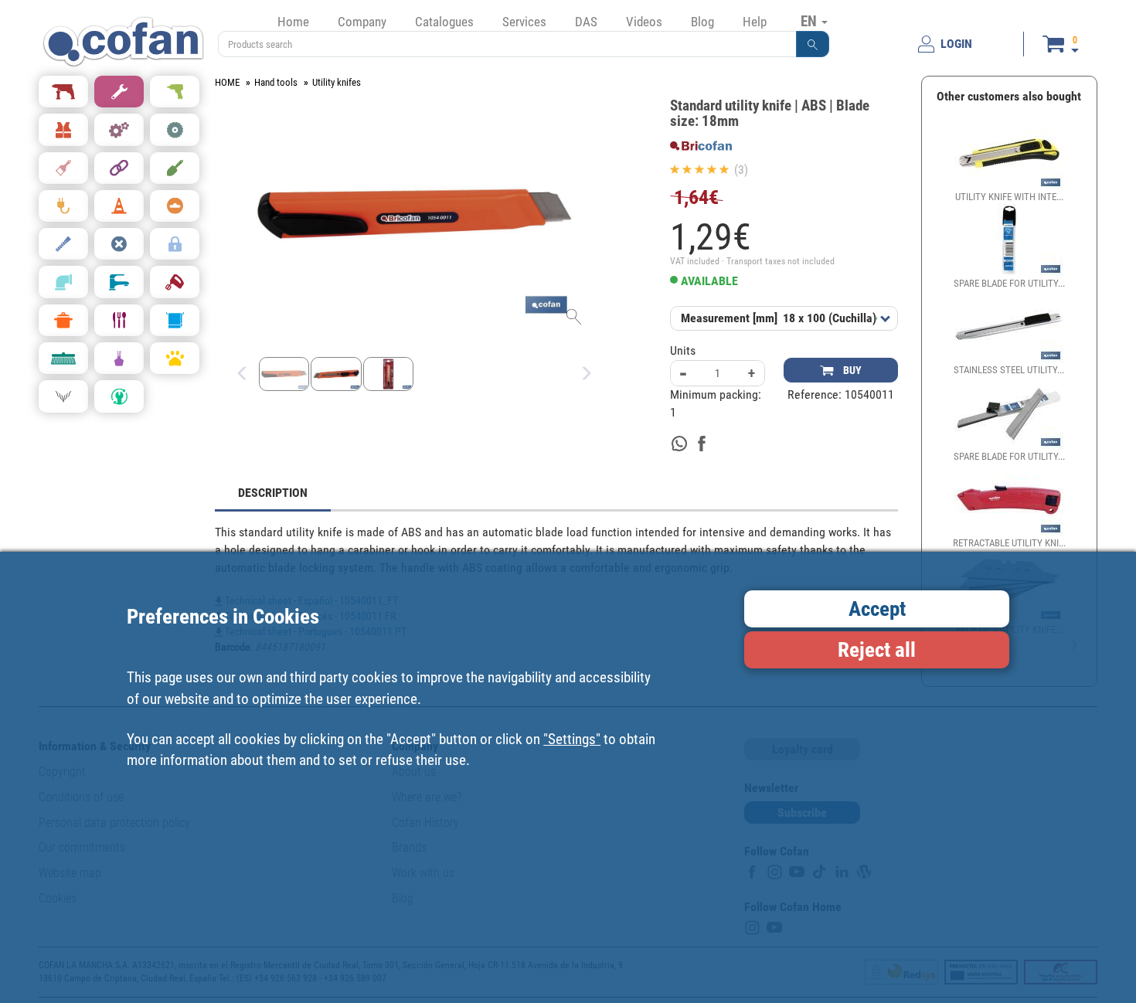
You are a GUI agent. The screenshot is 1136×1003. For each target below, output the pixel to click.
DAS (586, 21)
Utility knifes (336, 82)
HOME (227, 82)
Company (362, 21)
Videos (644, 21)
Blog (702, 21)
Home (293, 21)
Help (755, 21)
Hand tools (276, 82)
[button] (813, 44)
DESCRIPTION (273, 492)
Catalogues (444, 21)
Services (524, 21)
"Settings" (571, 739)
